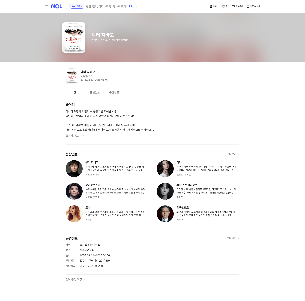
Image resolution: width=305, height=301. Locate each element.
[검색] (131, 6)
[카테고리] (46, 6)
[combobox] (106, 6)
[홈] (56, 6)
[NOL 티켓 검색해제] (81, 6)
